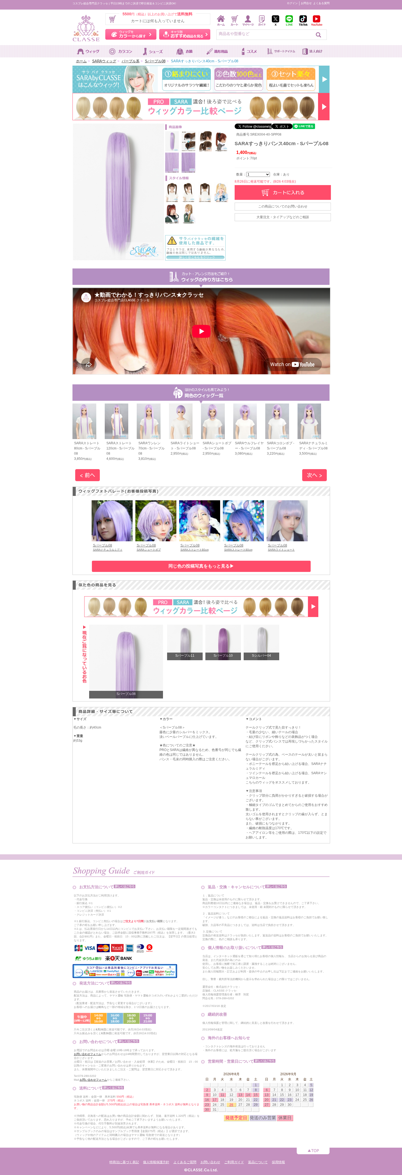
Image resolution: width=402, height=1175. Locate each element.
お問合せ (306, 3)
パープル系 (130, 61)
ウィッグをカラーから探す (130, 34)
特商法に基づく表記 (124, 1162)
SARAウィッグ (104, 61)
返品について (258, 1162)
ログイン (292, 3)
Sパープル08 (155, 61)
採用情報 (278, 1162)
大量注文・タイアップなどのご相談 (283, 217)
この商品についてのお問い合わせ (282, 206)
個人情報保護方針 (156, 1162)
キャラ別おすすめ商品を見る (184, 34)
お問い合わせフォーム (87, 1054)
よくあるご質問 (184, 1162)
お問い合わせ (210, 1162)
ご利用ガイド (234, 1162)
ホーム (81, 61)
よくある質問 (321, 3)
